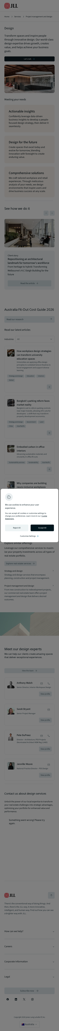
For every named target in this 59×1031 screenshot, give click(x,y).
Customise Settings (29, 536)
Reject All (17, 528)
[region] (29, 515)
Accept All (42, 528)
